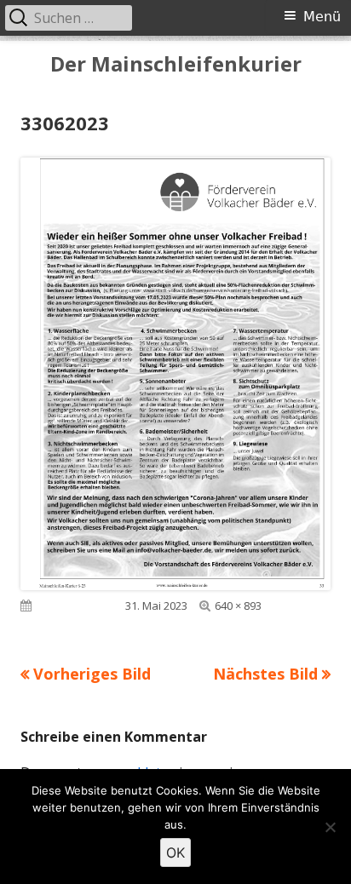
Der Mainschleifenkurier (176, 64)
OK (175, 852)
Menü (322, 17)
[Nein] (329, 826)
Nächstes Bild (265, 673)
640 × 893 (238, 605)
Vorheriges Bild (92, 673)
